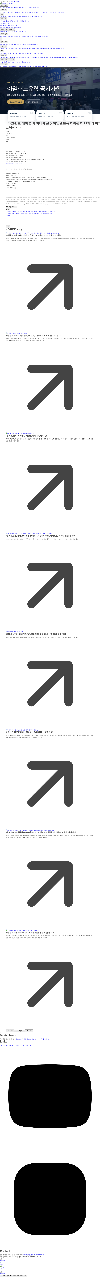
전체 (7, 226)
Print (7, 209)
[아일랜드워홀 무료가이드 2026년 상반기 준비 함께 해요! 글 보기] (22, 930)
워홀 (2, 14)
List (7, 215)
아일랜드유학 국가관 (15, 36)
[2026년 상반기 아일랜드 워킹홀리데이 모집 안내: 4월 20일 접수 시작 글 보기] (14, 632)
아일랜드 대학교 (13, 1045)
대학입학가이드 (4, 23)
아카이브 (28, 1045)
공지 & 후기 (4, 5)
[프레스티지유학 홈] (6, 3)
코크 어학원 (32, 12)
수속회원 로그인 (15, 1)
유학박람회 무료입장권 (41, 36)
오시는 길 (27, 32)
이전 (11, 1030)
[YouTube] (50, 1146)
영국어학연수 (22, 1045)
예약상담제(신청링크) (29, 1255)
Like (8, 207)
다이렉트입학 (4, 25)
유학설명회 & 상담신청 (7, 29)
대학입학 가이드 (44, 1039)
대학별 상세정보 (16, 27)
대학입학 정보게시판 (6, 27)
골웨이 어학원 (40, 12)
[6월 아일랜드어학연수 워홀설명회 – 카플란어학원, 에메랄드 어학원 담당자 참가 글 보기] (29, 534)
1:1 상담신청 (3, 32)
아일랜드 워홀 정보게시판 (19, 16)
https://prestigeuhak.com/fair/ (14, 164)
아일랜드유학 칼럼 (10, 8)
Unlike (14, 207)
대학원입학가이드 (24, 21)
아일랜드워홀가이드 (5, 16)
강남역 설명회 (12, 32)
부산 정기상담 (20, 32)
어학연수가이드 (4, 12)
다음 (27, 1030)
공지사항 (2, 8)
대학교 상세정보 (4, 21)
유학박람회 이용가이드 (28, 36)
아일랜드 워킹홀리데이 (33, 1039)
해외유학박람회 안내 (34, 102)
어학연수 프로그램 (14, 12)
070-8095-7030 (40, 1255)
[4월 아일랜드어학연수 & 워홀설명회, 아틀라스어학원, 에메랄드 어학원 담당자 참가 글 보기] (30, 830)
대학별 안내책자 (14, 21)
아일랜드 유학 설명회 (15, 102)
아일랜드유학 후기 (21, 8)
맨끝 (31, 1030)
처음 (7, 1030)
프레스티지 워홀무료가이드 (35, 16)
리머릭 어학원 (48, 12)
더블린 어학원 (24, 12)
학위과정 (3, 18)
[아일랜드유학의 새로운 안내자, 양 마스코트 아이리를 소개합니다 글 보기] (16, 333)
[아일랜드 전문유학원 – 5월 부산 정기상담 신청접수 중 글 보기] (22, 730)
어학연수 (3, 9)
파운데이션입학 (12, 25)
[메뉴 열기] (1, 39)
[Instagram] (50, 1248)
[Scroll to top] (0, 1033)
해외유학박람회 (4, 36)
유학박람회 (4, 34)
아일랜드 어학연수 (21, 1039)
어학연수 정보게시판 (58, 12)
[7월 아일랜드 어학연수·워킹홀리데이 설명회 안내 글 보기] (20, 433)
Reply (9, 215)
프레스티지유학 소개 (33, 8)
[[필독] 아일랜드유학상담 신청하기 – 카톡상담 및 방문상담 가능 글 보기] (32, 233)
